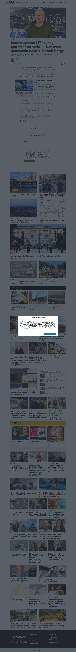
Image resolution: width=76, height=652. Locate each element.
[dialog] (38, 326)
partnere (38, 322)
